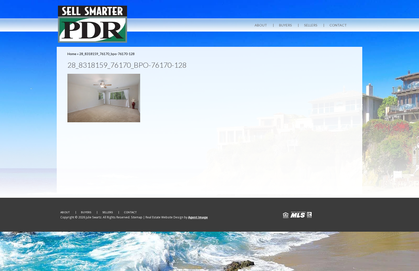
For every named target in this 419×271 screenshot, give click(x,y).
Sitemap (136, 217)
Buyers (285, 25)
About (261, 25)
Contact (338, 25)
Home (71, 54)
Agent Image (198, 217)
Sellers (310, 25)
